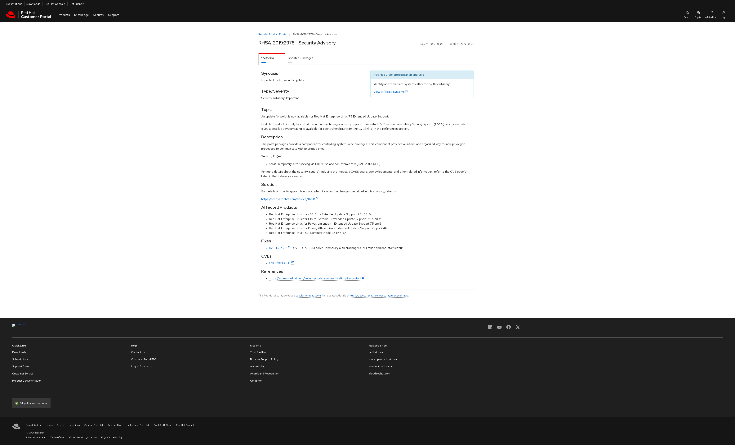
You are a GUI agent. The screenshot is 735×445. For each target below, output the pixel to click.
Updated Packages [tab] (300, 58)
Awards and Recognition (264, 373)
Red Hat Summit (185, 425)
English (698, 17)
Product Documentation (27, 380)
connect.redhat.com (381, 366)
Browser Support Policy (264, 359)
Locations (74, 425)
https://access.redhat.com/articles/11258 (288, 199)
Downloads (33, 4)
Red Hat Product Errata (272, 34)
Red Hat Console (55, 4)
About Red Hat (34, 425)
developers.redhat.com (383, 359)
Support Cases (21, 366)
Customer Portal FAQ (144, 359)
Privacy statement (36, 437)
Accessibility (257, 366)
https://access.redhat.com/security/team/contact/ (379, 295)
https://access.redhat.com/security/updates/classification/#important (315, 278)
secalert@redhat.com (308, 295)
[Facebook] (508, 328)
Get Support (76, 4)
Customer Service (22, 373)
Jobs (49, 425)
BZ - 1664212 (278, 248)
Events (60, 425)
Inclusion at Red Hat (138, 425)
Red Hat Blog (115, 425)
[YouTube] (499, 328)
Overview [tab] (267, 58)
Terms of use (57, 437)
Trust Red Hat (258, 352)
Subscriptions (14, 4)
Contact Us (138, 352)
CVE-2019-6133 (280, 263)
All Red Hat (711, 17)
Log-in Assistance (141, 366)
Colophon (256, 380)
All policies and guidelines (83, 437)
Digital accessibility (111, 437)
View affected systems (389, 92)
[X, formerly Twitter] (517, 328)
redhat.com (376, 352)
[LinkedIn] (490, 328)
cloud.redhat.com (379, 373)
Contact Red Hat (93, 425)
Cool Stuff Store (163, 425)
